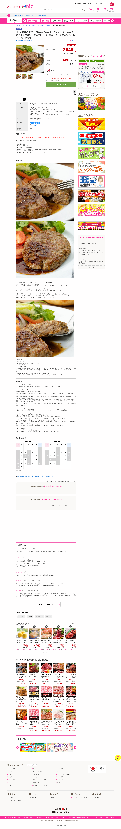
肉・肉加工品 (41, 25)
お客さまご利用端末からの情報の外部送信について (76, 817)
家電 (58, 771)
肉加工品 (48, 25)
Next (75, 638)
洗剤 (34, 768)
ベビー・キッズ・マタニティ (64, 774)
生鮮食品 (34, 25)
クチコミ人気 (81, 20)
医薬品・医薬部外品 (38, 782)
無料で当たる (33, 20)
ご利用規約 (39, 817)
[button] (24, 20)
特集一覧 (11, 797)
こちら (35, 125)
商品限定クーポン (34, 797)
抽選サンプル (54, 797)
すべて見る (32, 765)
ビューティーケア (37, 777)
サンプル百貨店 (20, 25)
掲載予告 (59, 782)
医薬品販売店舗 (28, 817)
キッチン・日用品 (37, 771)
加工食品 (11, 774)
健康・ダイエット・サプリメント (41, 779)
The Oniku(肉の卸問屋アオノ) (24, 40)
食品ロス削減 (95, 20)
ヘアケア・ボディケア (38, 774)
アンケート (96, 797)
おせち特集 (56, 20)
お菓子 (10, 777)
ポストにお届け (110, 20)
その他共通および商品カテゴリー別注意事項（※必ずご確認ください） (35, 476)
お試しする (62, 84)
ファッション (60, 768)
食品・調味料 (12, 768)
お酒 (10, 785)
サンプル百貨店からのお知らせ (79, 797)
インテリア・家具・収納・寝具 (40, 785)
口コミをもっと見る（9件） (46, 604)
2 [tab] (46, 653)
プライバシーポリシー (52, 817)
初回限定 (45, 20)
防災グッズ (68, 20)
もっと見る (73, 624)
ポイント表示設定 (111, 817)
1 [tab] (43, 653)
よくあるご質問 (98, 817)
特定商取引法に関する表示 (12, 817)
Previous (18, 638)
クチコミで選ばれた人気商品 (15, 800)
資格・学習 (60, 779)
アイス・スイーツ (13, 779)
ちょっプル (27, 25)
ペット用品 (60, 777)
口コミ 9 (74, 40)
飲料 (10, 782)
